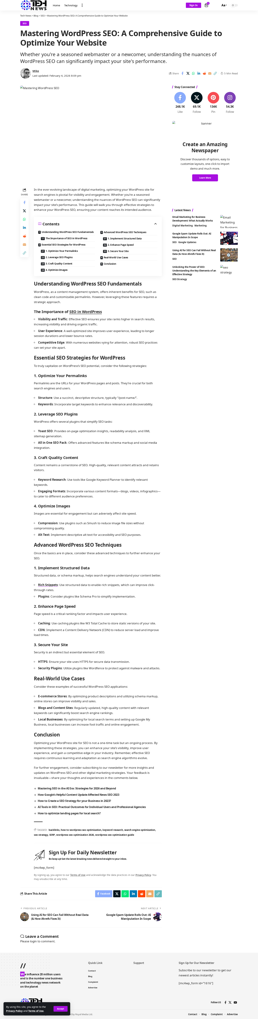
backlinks (54, 830)
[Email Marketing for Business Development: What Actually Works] (229, 221)
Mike (35, 71)
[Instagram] (230, 103)
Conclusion (110, 263)
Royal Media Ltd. (84, 1014)
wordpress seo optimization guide (114, 834)
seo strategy (41, 834)
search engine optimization (139, 830)
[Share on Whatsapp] (193, 73)
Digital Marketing (182, 225)
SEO (25, 23)
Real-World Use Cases (116, 257)
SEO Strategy (179, 279)
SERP (52, 834)
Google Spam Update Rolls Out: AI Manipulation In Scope (191, 235)
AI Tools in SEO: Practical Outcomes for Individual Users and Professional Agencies (92, 807)
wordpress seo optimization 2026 (75, 834)
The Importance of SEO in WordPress (66, 238)
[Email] (209, 73)
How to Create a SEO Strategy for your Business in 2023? (74, 801)
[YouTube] (235, 1002)
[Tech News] (33, 5)
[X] (197, 103)
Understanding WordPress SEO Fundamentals (68, 232)
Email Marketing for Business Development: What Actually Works (192, 218)
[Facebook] (180, 103)
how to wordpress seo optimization (81, 830)
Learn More (205, 177)
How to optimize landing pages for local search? (69, 813)
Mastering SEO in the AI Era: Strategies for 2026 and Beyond (77, 788)
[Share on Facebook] (182, 73)
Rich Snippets (48, 585)
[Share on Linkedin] (198, 73)
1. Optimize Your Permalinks (62, 251)
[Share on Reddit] (204, 73)
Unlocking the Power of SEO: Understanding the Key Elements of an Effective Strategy (194, 270)
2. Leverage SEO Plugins (59, 257)
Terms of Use (36, 1011)
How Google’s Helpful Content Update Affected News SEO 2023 (78, 795)
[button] (61, 1009)
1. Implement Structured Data (125, 238)
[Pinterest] (213, 103)
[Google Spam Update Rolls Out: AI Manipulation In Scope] (229, 238)
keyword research (112, 830)
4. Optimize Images (57, 269)
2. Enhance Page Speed (121, 244)
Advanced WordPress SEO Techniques (125, 232)
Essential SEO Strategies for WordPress (63, 244)
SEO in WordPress (85, 311)
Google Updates (187, 242)
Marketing (200, 225)
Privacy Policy (14, 1011)
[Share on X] (188, 73)
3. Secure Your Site (118, 251)
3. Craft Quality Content (59, 263)
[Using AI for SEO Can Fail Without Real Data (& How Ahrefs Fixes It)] (229, 255)
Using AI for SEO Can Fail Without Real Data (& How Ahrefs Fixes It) (194, 252)
